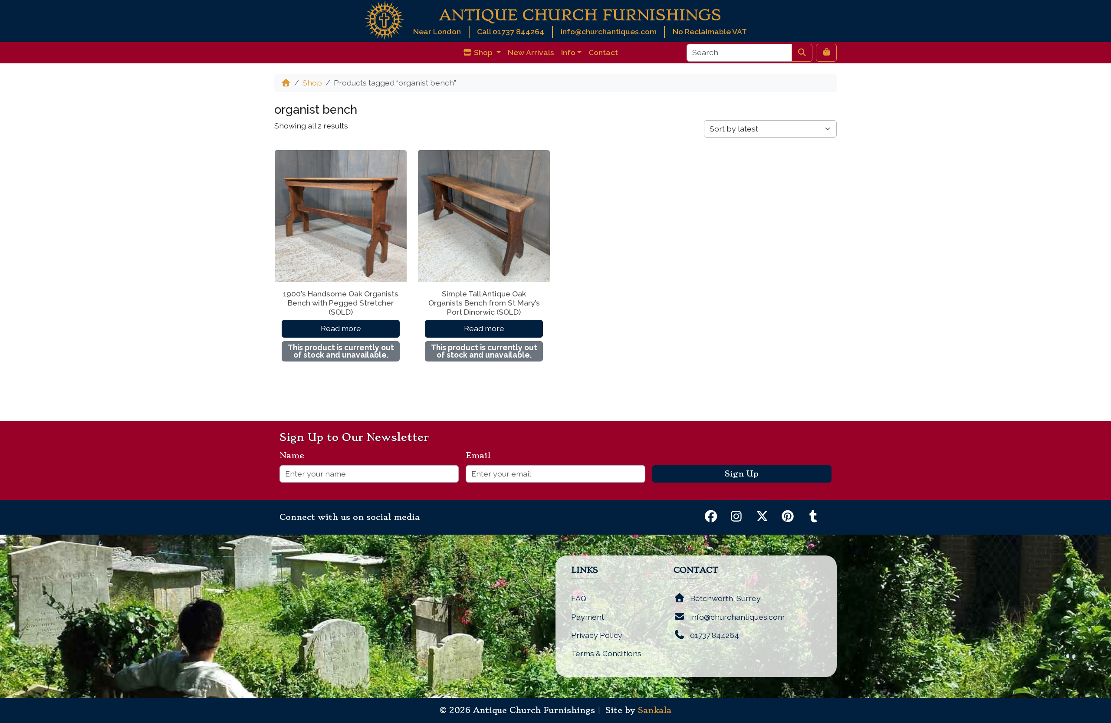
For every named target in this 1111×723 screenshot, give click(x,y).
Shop (312, 82)
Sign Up (742, 474)
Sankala (654, 710)
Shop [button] (483, 52)
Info (568, 52)
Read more (341, 328)
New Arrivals (531, 52)
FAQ (578, 598)
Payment (587, 616)
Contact (603, 52)
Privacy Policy (596, 635)
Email (481, 455)
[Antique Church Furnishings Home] (384, 19)
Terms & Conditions (606, 653)
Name (295, 455)
